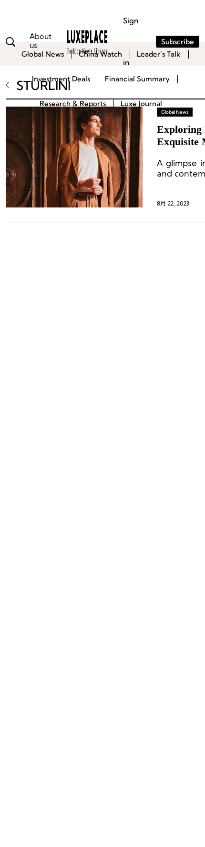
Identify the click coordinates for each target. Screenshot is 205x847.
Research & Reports (73, 103)
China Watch (100, 54)
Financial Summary (137, 78)
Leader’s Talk (159, 54)
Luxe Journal (141, 103)
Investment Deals (61, 78)
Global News (42, 54)
